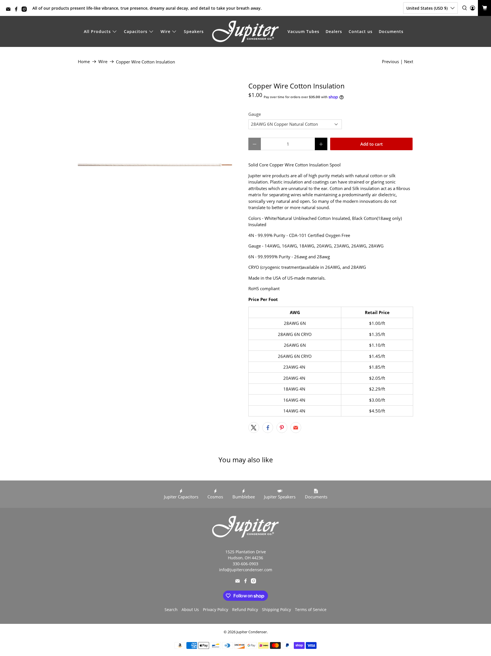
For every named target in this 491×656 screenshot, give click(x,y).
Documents (391, 31)
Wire (165, 31)
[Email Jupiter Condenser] (10, 10)
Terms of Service (310, 609)
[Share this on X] (253, 427)
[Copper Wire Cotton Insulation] (160, 164)
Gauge (254, 114)
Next (408, 61)
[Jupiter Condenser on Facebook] (18, 10)
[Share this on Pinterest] (281, 427)
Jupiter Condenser (251, 632)
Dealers (334, 31)
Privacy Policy (215, 609)
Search (171, 609)
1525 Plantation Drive (245, 551)
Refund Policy (245, 609)
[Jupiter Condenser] (245, 31)
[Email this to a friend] (295, 427)
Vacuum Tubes (303, 31)
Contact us (361, 31)
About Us (190, 609)
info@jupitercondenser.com (245, 569)
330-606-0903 (245, 563)
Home (84, 61)
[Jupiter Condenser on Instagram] (26, 10)
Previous (390, 61)
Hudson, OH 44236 (245, 557)
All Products (97, 31)
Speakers (194, 31)
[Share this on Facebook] (267, 427)
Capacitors (135, 31)
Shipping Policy (276, 609)
